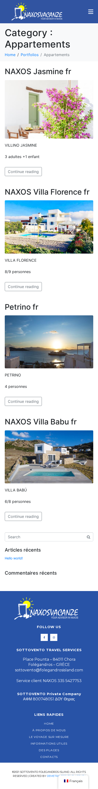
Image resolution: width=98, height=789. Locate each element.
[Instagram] (53, 637)
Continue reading (23, 171)
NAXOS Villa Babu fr (41, 421)
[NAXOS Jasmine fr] (49, 108)
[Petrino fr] (49, 341)
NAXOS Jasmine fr (38, 71)
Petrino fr (21, 307)
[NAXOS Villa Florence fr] (49, 226)
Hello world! (14, 558)
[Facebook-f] (44, 637)
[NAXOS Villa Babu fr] (49, 456)
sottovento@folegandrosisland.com (49, 670)
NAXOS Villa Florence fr (47, 192)
